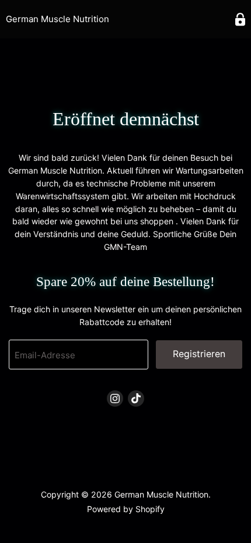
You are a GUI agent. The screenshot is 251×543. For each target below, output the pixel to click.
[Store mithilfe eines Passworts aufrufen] (240, 19)
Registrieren (199, 353)
